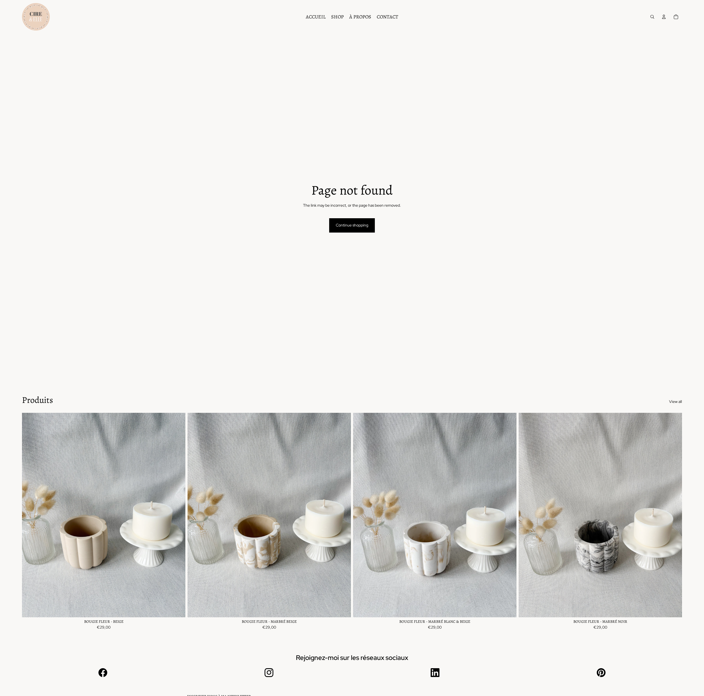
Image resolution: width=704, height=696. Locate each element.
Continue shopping (352, 225)
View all (675, 401)
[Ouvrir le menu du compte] (664, 17)
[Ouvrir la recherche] (652, 17)
